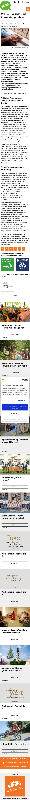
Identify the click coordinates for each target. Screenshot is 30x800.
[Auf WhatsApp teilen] (15, 23)
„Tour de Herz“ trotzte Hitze (15, 744)
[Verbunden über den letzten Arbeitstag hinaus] (15, 312)
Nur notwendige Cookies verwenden (15, 419)
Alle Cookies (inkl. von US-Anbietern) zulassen (15, 407)
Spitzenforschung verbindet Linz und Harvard (15, 440)
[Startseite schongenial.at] (5, 5)
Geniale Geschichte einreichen (16, 758)
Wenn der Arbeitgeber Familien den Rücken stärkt (14, 364)
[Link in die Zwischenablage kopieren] (23, 23)
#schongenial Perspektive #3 (14, 555)
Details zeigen (21, 400)
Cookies (24, 798)
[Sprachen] (19, 2)
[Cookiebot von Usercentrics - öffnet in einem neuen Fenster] (21, 380)
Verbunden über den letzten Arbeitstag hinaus (13, 326)
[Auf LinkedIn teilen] (19, 23)
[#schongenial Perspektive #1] (15, 693)
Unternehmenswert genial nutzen (15, 93)
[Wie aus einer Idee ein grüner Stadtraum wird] (15, 655)
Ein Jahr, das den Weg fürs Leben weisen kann (14, 631)
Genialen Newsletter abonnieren (16, 767)
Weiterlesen (10, 335)
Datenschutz (16, 798)
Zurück (15, 295)
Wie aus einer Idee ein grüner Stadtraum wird (12, 669)
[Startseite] (15, 2)
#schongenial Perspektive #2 (14, 593)
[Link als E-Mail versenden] (11, 23)
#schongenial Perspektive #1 (14, 707)
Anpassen (14, 413)
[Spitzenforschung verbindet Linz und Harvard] (15, 426)
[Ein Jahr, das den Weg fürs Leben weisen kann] (15, 617)
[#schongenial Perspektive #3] (15, 541)
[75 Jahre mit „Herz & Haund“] (15, 464)
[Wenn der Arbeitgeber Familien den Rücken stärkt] (15, 350)
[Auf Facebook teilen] (2, 23)
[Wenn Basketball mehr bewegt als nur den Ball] (15, 503)
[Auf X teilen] (6, 23)
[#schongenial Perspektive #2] (15, 579)
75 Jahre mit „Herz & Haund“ (11, 478)
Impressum (7, 798)
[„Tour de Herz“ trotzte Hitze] (15, 731)
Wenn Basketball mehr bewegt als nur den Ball (13, 517)
